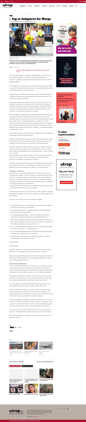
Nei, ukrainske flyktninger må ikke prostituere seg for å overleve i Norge (16, 352)
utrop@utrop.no (35, 416)
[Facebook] (57, 409)
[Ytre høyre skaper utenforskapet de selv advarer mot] (46, 373)
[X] (64, 409)
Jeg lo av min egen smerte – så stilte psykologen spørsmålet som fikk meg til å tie (16, 380)
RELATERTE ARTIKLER (15, 366)
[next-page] (33, 398)
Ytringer (18, 13)
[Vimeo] (67, 409)
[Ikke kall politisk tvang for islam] (31, 388)
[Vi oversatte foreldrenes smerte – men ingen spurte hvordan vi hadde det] (31, 373)
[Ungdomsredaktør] (66, 156)
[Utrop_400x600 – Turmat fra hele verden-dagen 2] (66, 53)
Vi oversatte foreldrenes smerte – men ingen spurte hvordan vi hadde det (31, 380)
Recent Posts (16, 67)
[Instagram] (61, 408)
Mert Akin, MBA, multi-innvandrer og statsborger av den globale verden (23, 21)
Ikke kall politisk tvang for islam (31, 394)
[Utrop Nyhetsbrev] (66, 189)
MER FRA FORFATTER (27, 366)
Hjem (10, 13)
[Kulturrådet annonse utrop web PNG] (66, 122)
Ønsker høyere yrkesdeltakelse (16, 361)
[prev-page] (31, 398)
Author (11, 67)
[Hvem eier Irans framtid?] (16, 388)
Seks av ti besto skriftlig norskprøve (45, 361)
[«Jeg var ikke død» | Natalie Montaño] (46, 345)
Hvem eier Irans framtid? (14, 394)
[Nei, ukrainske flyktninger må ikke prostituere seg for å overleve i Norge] (16, 345)
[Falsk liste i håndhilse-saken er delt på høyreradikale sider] (31, 345)
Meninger (14, 13)
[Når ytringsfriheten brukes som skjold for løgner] (46, 388)
